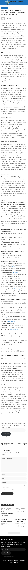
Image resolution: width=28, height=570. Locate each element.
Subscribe (6, 434)
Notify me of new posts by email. (10, 489)
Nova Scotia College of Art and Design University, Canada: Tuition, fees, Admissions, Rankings (20, 523)
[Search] (25, 2)
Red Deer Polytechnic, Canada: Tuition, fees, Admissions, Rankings (20, 509)
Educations (4, 8)
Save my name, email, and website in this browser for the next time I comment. (14, 486)
